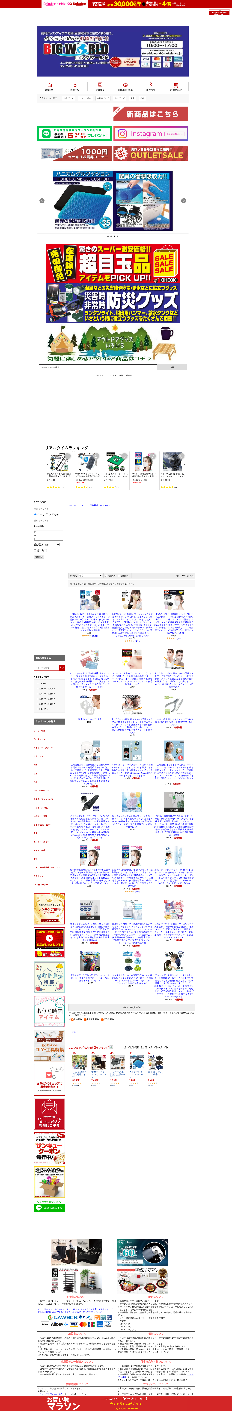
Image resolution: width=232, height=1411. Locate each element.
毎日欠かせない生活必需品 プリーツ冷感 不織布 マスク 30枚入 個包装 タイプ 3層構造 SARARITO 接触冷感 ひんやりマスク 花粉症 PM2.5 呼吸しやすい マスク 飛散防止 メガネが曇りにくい (132, 821)
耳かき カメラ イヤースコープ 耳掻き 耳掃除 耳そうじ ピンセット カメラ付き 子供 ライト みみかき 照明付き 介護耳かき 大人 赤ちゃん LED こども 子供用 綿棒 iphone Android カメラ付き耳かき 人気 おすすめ (132, 770)
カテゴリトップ (74, 505)
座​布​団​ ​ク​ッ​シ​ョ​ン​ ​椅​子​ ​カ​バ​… (155, 1074)
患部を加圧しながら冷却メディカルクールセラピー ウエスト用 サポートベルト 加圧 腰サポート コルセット (89, 978)
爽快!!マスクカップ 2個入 (90, 719)
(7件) (137, 892)
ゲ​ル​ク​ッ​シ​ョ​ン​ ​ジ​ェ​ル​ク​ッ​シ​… (136, 1074)
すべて (41, 514)
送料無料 (42, 550)
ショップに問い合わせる (51, 1394)
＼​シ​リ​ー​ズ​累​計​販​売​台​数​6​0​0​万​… (117, 1074)
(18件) (95, 636)
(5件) (179, 638)
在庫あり (112, 576)
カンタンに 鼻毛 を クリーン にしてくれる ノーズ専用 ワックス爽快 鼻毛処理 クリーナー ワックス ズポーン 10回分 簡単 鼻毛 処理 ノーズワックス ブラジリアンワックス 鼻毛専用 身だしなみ (132, 678)
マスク (75, 1032)
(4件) (137, 641)
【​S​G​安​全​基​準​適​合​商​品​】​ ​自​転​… (79, 1074)
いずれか (53, 514)
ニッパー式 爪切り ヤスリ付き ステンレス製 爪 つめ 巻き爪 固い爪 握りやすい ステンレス (174, 722)
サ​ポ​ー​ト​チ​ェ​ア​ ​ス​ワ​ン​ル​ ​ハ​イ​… (98, 1074)
